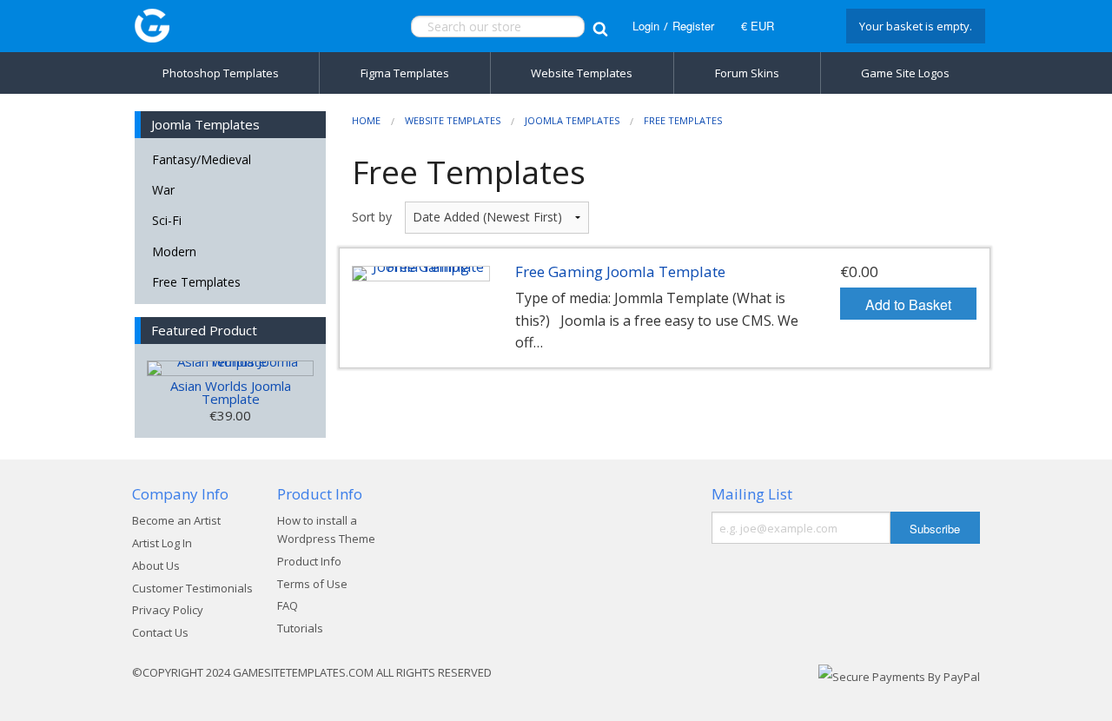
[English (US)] (808, 26)
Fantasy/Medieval (201, 159)
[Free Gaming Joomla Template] (421, 274)
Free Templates (196, 282)
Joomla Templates (572, 120)
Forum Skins (747, 73)
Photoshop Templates (220, 73)
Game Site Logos (905, 73)
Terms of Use (312, 584)
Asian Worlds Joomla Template (230, 392)
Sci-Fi (167, 220)
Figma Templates (405, 73)
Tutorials (300, 628)
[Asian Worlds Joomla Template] (230, 368)
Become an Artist (176, 520)
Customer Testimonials (192, 588)
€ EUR (757, 25)
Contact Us (160, 632)
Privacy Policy (167, 610)
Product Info (309, 561)
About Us (156, 565)
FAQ (287, 605)
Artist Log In (162, 543)
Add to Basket (908, 304)
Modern (174, 251)
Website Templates (581, 73)
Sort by (372, 216)
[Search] (600, 26)
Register (693, 25)
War (163, 190)
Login (645, 25)
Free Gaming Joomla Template (620, 271)
